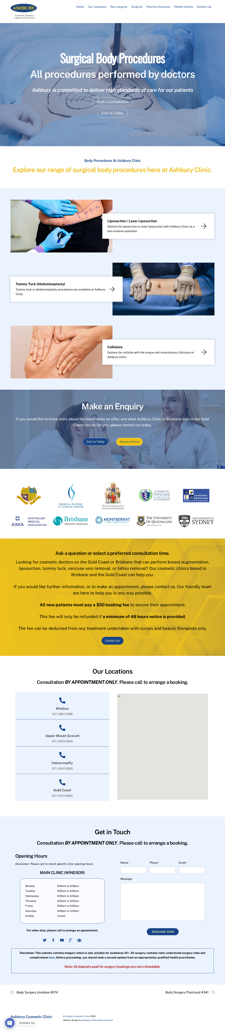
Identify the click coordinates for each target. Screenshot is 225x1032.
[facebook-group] (79, 940)
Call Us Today (112, 113)
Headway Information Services (97, 1020)
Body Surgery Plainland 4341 (187, 992)
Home (80, 6)
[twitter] (44, 940)
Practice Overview (158, 6)
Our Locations (97, 6)
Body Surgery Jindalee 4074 (37, 992)
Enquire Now (163, 931)
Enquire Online (129, 441)
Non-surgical (118, 6)
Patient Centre (183, 6)
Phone (154, 862)
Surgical (136, 6)
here (52, 957)
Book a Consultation (112, 102)
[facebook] (53, 940)
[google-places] (70, 940)
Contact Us (204, 6)
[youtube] (61, 940)
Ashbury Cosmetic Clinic (77, 1016)
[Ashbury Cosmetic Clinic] (24, 10)
